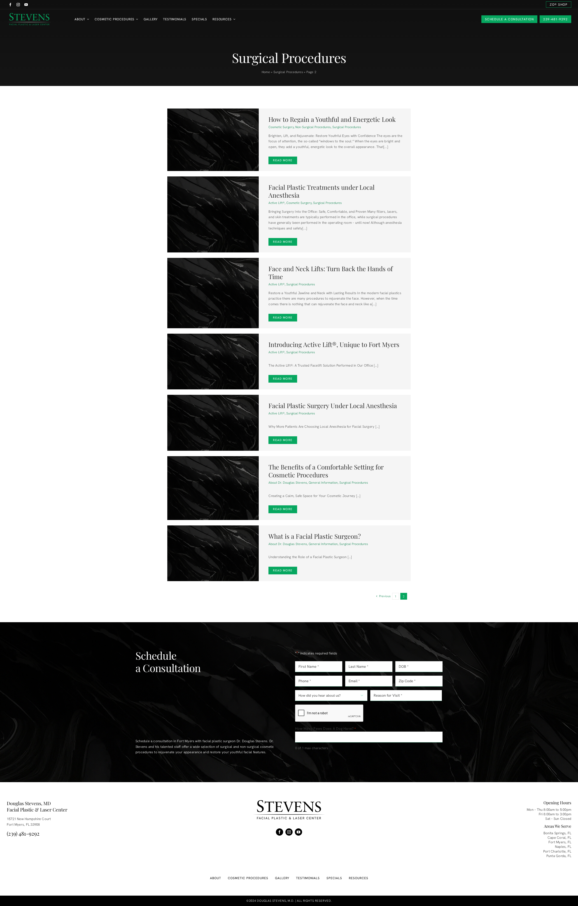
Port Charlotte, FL (557, 851)
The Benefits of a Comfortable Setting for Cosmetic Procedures (325, 471)
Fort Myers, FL (559, 842)
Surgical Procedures (288, 72)
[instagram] (18, 4)
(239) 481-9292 (23, 833)
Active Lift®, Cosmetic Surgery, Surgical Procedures (305, 203)
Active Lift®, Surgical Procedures (291, 284)
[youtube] (26, 4)
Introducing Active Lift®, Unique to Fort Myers (333, 344)
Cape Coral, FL (559, 837)
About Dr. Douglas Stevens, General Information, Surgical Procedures (318, 483)
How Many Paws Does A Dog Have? (325, 728)
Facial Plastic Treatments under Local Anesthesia (321, 191)
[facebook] (10, 4)
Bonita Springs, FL (557, 833)
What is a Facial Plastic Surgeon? (314, 536)
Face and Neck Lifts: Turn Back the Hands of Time (330, 272)
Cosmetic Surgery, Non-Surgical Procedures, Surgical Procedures (314, 127)
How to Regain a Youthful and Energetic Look (332, 119)
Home (266, 72)
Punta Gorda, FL (558, 856)
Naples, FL (563, 846)
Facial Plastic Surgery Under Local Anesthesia (332, 405)
